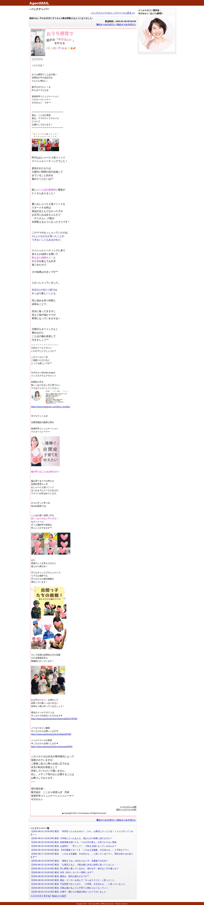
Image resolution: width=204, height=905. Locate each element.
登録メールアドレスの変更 (127, 809)
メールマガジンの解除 (129, 807)
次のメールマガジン (126, 24)
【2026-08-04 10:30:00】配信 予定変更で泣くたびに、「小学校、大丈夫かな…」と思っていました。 (78, 884)
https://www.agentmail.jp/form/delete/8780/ (51, 734)
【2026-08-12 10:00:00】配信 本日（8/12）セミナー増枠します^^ (61, 872)
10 (49, 896)
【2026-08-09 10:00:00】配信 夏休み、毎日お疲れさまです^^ (59, 876)
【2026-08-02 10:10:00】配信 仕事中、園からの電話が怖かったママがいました (68, 892)
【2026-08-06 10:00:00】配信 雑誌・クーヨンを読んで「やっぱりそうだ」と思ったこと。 (73, 880)
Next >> (56, 896)
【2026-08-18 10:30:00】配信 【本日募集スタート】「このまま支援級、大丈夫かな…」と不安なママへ (79, 850)
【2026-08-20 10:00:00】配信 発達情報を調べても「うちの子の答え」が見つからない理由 (73, 842)
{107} (63, 896)
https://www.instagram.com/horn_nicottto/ (50, 406)
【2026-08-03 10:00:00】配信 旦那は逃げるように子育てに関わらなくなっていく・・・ (72, 888)
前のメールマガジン (105, 24)
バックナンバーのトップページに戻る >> (113, 13)
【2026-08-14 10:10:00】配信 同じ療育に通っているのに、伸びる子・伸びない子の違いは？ (74, 868)
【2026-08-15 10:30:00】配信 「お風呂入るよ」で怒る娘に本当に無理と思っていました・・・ (75, 864)
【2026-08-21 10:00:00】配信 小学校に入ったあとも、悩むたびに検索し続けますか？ (71, 838)
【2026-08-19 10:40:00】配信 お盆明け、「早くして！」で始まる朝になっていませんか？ (73, 846)
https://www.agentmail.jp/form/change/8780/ (51, 746)
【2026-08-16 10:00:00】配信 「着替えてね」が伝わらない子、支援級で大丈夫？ (69, 861)
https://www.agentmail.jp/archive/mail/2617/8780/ (54, 718)
